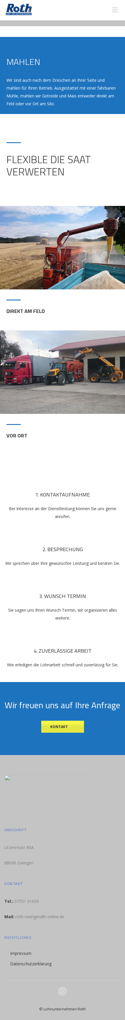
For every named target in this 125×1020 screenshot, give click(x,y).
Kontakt (59, 726)
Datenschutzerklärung (30, 963)
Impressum (20, 953)
